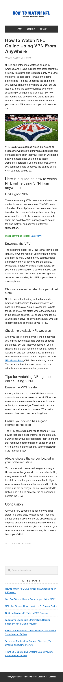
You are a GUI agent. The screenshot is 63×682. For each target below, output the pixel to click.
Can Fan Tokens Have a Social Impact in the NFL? (30, 599)
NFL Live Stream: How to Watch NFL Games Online (31, 606)
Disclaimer (42, 676)
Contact (52, 676)
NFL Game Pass (14, 360)
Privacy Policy (30, 676)
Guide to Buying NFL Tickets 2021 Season (26, 612)
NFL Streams (24, 543)
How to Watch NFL (31, 14)
